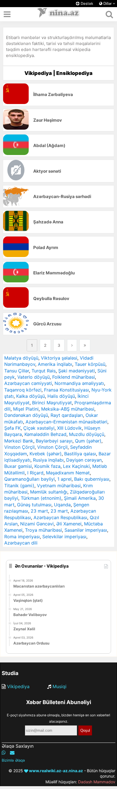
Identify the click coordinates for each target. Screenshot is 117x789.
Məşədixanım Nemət (68, 473)
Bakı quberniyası (91, 479)
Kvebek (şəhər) (46, 453)
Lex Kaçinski (76, 466)
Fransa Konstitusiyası (66, 390)
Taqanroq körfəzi (22, 390)
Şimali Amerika (80, 498)
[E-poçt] (12, 752)
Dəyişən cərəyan (84, 460)
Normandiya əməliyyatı (79, 383)
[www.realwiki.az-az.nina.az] (58, 14)
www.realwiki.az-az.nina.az (55, 770)
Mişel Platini (26, 409)
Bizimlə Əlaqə (13, 760)
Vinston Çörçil (19, 447)
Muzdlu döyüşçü (86, 434)
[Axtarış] (109, 14)
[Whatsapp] (4, 752)
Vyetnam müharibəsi (59, 485)
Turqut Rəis (44, 371)
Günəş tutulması (34, 504)
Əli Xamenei (69, 524)
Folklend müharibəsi (73, 377)
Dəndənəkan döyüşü (26, 415)
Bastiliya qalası (80, 453)
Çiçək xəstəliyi (39, 428)
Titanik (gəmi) (19, 485)
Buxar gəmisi (18, 466)
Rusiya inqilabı (48, 460)
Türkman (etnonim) (41, 498)
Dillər (107, 3)
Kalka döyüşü (30, 396)
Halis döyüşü (61, 396)
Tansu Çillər (16, 371)
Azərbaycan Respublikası (60, 517)
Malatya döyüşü (21, 358)
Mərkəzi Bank (18, 441)
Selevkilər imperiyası (64, 536)
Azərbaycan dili (20, 543)
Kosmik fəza (47, 466)
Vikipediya (18, 686)
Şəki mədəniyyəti (76, 371)
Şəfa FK (12, 428)
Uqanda (62, 504)
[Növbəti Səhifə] (72, 345)
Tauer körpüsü (90, 364)
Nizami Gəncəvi (37, 524)
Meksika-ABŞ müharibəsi (67, 409)
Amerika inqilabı (55, 364)
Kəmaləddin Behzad (45, 434)
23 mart (39, 511)
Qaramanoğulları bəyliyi (29, 479)
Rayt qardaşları (67, 415)
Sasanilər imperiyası (85, 530)
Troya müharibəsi (43, 530)
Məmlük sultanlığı (48, 492)
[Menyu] (7, 14)
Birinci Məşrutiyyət (52, 402)
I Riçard (35, 473)
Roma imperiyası (22, 536)
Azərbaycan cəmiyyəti (28, 383)
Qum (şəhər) (88, 441)
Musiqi (59, 686)
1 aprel (64, 479)
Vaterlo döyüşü (33, 377)
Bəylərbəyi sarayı (54, 441)
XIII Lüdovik (69, 428)
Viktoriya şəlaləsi (59, 358)
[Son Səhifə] (85, 345)
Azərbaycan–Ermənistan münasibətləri (66, 422)
